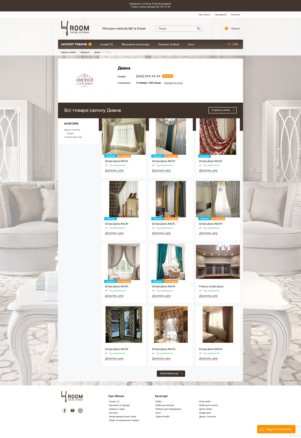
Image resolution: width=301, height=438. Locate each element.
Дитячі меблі (205, 409)
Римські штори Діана (211, 286)
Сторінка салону (220, 110)
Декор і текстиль (72, 129)
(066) (148, 76)
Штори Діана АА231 (116, 161)
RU (236, 44)
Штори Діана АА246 (163, 286)
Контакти (235, 14)
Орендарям (221, 14)
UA (229, 44)
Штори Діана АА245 (116, 286)
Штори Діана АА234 (210, 349)
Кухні (158, 413)
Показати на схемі (173, 83)
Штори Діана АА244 (210, 223)
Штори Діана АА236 (116, 223)
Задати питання (278, 429)
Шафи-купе (205, 413)
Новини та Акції (168, 44)
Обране (235, 28)
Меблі (158, 401)
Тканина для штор (73, 137)
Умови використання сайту (122, 416)
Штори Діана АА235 (210, 161)
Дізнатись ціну (114, 170)
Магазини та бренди (135, 44)
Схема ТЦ (106, 44)
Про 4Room (204, 14)
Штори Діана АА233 (163, 349)
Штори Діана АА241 (163, 223)
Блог (191, 44)
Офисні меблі (162, 416)
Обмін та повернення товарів (124, 420)
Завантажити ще (169, 373)
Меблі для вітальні (165, 405)
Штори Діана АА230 (116, 349)
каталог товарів (74, 44)
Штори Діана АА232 (163, 161)
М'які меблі (205, 401)
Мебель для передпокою (168, 409)
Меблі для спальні (208, 405)
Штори (70, 133)
